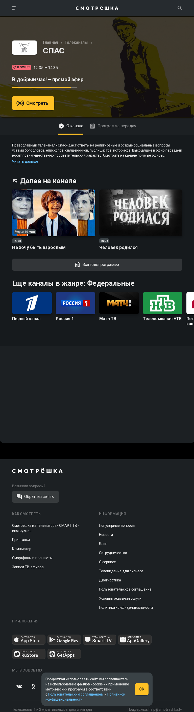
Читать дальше (25, 161)
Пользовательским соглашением (76, 694)
